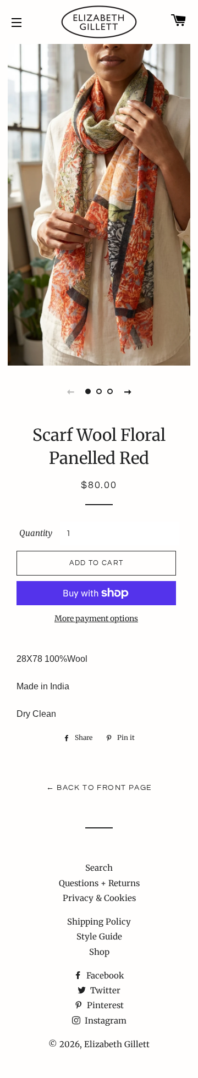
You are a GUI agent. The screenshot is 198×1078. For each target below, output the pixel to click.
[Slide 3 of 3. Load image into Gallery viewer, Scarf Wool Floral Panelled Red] (110, 391)
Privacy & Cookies (99, 898)
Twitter (104, 990)
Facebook (104, 975)
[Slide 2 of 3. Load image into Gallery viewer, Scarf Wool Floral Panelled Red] (99, 391)
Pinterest (104, 1005)
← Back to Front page (99, 788)
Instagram (104, 1020)
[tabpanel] (99, 203)
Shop (99, 952)
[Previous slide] (70, 391)
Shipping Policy (99, 921)
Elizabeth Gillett (117, 1044)
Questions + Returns (99, 883)
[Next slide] (128, 391)
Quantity (35, 533)
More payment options (96, 618)
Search (99, 868)
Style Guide (99, 936)
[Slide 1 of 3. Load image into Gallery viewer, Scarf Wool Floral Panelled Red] (88, 391)
